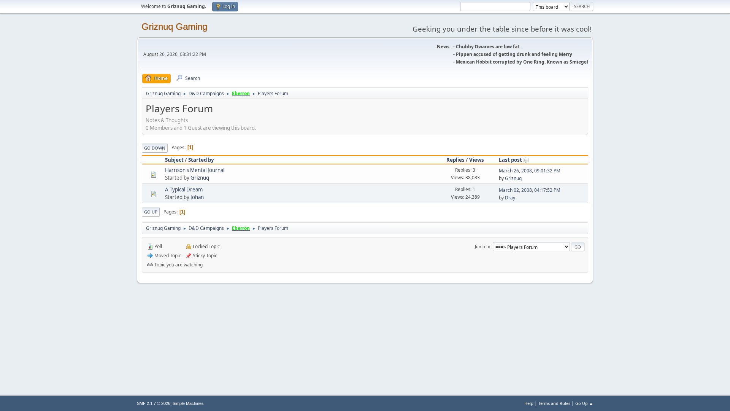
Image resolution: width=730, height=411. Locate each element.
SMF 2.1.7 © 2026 (153, 403)
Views (476, 159)
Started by (201, 159)
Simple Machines (188, 403)
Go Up (150, 212)
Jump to (482, 246)
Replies (455, 159)
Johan (197, 197)
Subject (174, 159)
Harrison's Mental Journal (194, 170)
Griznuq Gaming (174, 26)
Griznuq (199, 177)
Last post (510, 159)
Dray (510, 197)
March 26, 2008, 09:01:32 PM (529, 170)
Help (528, 403)
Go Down (154, 148)
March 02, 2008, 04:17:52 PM (529, 190)
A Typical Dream (184, 189)
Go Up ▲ (584, 403)
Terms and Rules (554, 403)
